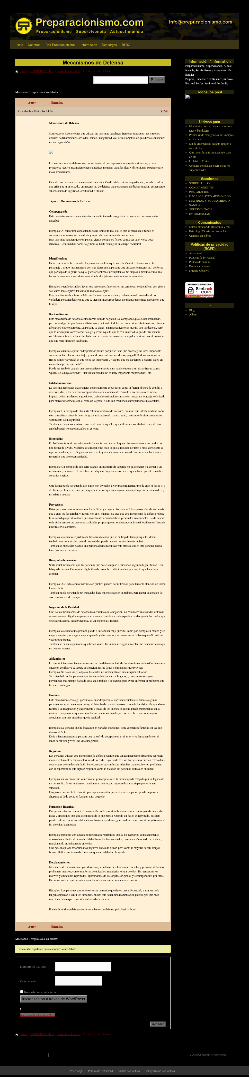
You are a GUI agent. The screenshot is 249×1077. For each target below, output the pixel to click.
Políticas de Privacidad (202, 257)
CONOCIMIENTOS (42, 71)
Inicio (19, 44)
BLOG (126, 44)
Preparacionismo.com (28, 1054)
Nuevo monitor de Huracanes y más (210, 227)
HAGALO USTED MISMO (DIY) (210, 196)
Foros (23, 71)
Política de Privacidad (100, 1071)
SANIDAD (196, 205)
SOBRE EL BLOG (200, 183)
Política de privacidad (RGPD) (75, 1054)
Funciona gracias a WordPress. (208, 1055)
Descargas (109, 44)
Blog (192, 310)
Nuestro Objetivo (199, 270)
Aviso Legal (76, 1071)
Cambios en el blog (200, 235)
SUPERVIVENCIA (201, 209)
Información (88, 44)
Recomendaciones (199, 266)
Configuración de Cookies (160, 1071)
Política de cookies (200, 262)
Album (193, 314)
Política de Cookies (129, 1071)
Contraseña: (28, 981)
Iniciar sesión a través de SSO (37, 1015)
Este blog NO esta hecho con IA (207, 231)
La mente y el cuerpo (68, 71)
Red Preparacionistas (60, 44)
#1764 (164, 111)
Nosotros (34, 44)
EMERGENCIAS (199, 213)
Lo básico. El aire (199, 161)
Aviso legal (195, 253)
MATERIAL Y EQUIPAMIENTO (209, 200)
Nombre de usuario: (33, 967)
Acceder (158, 1024)
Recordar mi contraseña (40, 992)
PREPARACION (199, 192)
